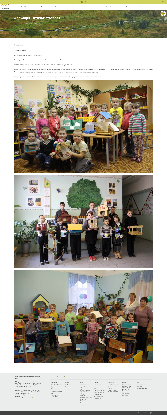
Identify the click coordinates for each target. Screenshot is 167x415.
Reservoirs (83, 405)
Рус (161, 7)
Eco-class (125, 395)
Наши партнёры (142, 388)
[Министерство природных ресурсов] (163, 13)
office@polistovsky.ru (26, 395)
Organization (55, 387)
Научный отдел (84, 387)
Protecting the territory (112, 387)
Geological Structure (83, 400)
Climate (82, 403)
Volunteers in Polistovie (141, 385)
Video (67, 389)
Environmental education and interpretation (126, 386)
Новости (22, 23)
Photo (67, 387)
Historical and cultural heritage (113, 390)
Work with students (86, 397)
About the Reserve (56, 385)
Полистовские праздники (98, 397)
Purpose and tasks (56, 391)
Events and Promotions (125, 390)
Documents (54, 399)
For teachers (126, 393)
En (165, 7)
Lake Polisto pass (113, 385)
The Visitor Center (99, 390)
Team (52, 393)
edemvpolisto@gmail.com (31, 398)
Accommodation (99, 392)
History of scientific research (85, 394)
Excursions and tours (98, 387)
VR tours (68, 385)
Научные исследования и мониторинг (85, 390)
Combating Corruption (54, 395)
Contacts (142, 7)
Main (52, 377)
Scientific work (84, 385)
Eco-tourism (97, 385)
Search (59, 377)
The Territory (55, 389)
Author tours (98, 394)
